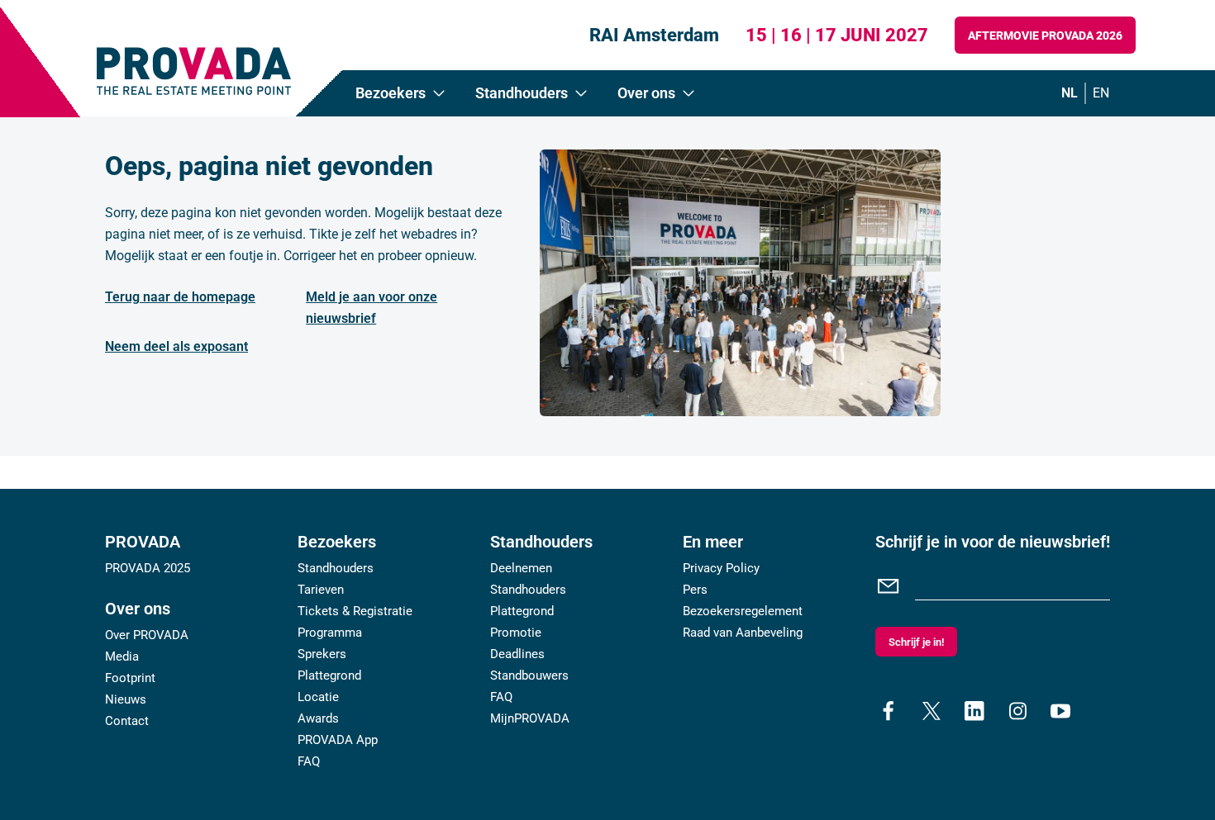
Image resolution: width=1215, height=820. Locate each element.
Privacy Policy (721, 568)
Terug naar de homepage (180, 297)
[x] (931, 711)
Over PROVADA (146, 635)
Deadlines (517, 654)
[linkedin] (974, 711)
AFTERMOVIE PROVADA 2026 (1045, 35)
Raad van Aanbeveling (743, 632)
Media (122, 656)
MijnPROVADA (529, 718)
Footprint (130, 678)
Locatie (318, 697)
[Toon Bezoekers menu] (439, 93)
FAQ (309, 761)
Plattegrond (329, 675)
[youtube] (1060, 711)
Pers (695, 589)
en (1101, 93)
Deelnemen (521, 568)
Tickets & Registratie (355, 611)
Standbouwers (529, 675)
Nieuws (125, 699)
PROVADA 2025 (147, 568)
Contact (127, 720)
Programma (330, 632)
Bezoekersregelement (743, 611)
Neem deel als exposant (176, 346)
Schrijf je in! (916, 642)
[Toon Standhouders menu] (581, 93)
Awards (318, 718)
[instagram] (1017, 711)
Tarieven (321, 589)
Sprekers (322, 654)
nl (1069, 93)
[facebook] (888, 711)
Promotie (515, 632)
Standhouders (336, 568)
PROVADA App (338, 739)
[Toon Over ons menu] (688, 93)
